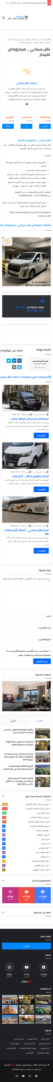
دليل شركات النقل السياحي (38, 822)
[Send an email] (26, 104)
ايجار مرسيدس (19, 1039)
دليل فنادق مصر (43, 813)
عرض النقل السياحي (32, 39)
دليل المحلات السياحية (40, 861)
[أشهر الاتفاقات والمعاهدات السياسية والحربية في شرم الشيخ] (42, 770)
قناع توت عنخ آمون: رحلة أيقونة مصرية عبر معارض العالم (19, 743)
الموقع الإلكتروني (44, 639)
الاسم (48, 616)
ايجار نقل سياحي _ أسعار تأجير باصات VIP (26, 531)
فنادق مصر (30, 1053)
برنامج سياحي (15, 1043)
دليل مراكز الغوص (42, 865)
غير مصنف (45, 843)
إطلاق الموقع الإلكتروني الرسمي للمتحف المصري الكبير (18, 731)
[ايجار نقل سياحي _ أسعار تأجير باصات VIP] (25, 509)
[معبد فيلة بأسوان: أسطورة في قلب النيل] (26, 1019)
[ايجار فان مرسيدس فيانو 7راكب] (25, 398)
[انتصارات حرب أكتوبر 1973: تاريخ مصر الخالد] (43, 1019)
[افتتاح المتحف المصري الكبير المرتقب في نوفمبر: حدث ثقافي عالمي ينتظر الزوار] (42, 782)
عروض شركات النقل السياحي (37, 804)
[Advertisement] (40, 15)
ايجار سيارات (45, 1039)
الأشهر (13, 720)
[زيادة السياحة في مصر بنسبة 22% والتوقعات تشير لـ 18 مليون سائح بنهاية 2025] (42, 757)
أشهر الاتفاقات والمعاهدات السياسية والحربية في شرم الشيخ (18, 767)
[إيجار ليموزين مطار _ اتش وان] (25, 455)
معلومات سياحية (42, 830)
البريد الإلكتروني (44, 628)
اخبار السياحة (44, 848)
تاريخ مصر (45, 839)
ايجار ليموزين (32, 1039)
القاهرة (30, 310)
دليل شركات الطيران (41, 870)
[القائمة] (3, 19)
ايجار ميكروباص (44, 1043)
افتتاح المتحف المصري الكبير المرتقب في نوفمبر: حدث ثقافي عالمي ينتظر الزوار (19, 781)
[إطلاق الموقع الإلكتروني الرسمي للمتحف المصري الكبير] (42, 733)
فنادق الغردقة (11, 1048)
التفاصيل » (41, 435)
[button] (19, 360)
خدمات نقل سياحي (26, 83)
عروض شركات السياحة (40, 817)
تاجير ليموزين (44, 1048)
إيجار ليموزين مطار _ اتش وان (30, 475)
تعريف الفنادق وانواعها (37, 708)
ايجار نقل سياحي (29, 1043)
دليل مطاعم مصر (42, 852)
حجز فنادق (45, 857)
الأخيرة (40, 720)
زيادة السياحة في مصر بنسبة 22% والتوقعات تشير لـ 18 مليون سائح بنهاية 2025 (18, 756)
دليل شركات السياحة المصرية (37, 808)
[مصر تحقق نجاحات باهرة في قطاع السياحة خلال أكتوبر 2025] (10, 1019)
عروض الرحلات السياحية (28, 1048)
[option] (26, 696)
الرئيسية (45, 39)
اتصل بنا (26, 946)
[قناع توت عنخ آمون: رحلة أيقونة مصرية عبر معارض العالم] (42, 745)
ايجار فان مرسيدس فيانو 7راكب (30, 418)
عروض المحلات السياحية (39, 826)
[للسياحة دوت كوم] (18, 17)
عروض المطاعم (43, 835)
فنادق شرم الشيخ (43, 1053)
